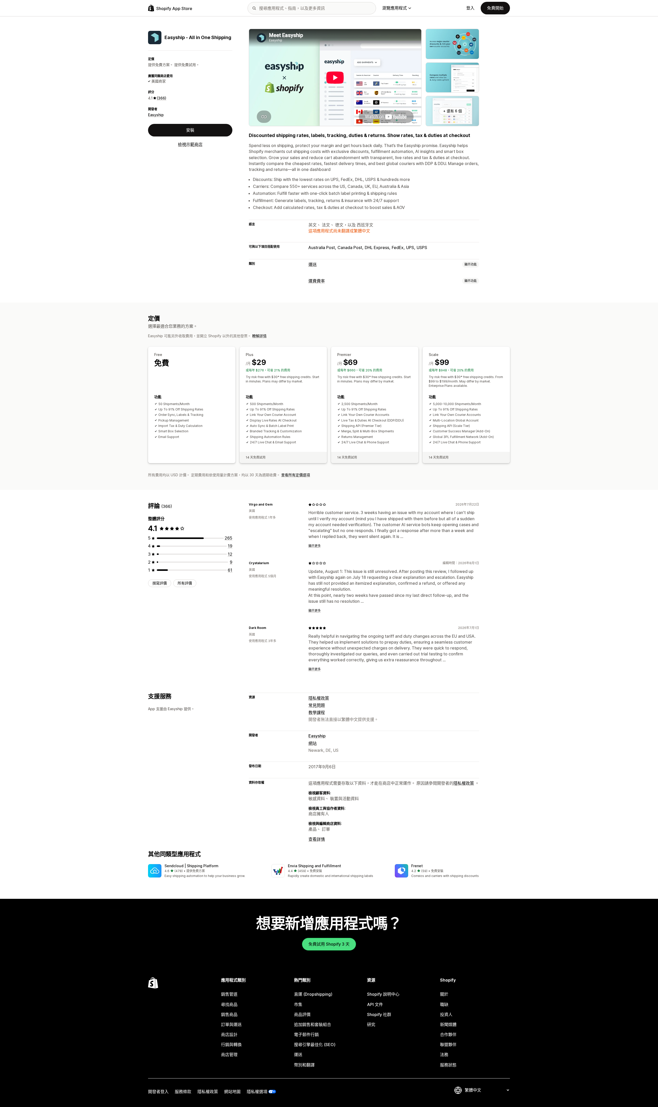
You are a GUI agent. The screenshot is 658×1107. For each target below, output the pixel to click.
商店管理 (229, 1054)
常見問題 (316, 705)
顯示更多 (314, 546)
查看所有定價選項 (295, 475)
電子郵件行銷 (306, 1034)
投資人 (446, 1014)
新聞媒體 (448, 1024)
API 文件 (375, 1004)
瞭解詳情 (259, 336)
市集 (298, 1004)
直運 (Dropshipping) (313, 994)
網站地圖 (232, 1091)
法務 (444, 1054)
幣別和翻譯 (304, 1064)
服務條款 (183, 1091)
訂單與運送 (231, 1024)
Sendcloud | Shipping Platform (191, 866)
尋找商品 (229, 1004)
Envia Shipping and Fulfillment (314, 866)
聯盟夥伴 (448, 1044)
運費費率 (316, 280)
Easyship (156, 115)
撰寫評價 (159, 583)
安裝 (190, 130)
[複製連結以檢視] (275, 504)
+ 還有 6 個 (452, 111)
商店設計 (229, 1034)
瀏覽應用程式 (394, 8)
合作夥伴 (448, 1034)
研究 (371, 1024)
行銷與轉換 (231, 1044)
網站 (312, 743)
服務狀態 (448, 1064)
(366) (161, 98)
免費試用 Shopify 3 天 (329, 944)
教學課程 (316, 712)
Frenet (417, 866)
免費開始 (495, 8)
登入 (470, 8)
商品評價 (302, 1014)
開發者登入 (158, 1091)
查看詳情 (316, 839)
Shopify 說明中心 (383, 994)
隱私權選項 (257, 1091)
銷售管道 (229, 994)
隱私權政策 (318, 698)
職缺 (444, 1004)
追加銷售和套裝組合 (312, 1024)
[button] (205, 871)
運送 (312, 264)
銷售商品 (229, 1014)
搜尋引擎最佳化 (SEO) (314, 1044)
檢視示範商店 (190, 144)
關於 (444, 994)
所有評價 (185, 583)
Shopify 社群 (379, 1014)
